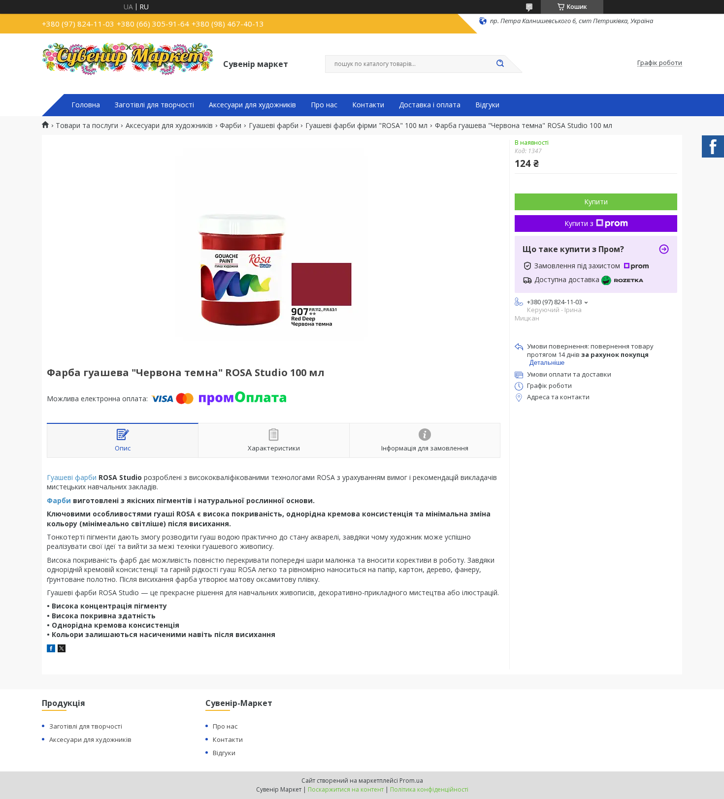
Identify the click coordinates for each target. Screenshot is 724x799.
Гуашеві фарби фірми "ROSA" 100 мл (366, 125)
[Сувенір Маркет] (128, 63)
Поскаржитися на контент (346, 789)
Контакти (368, 104)
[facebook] (51, 649)
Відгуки (487, 104)
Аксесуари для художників (252, 104)
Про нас (324, 104)
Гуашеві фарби (273, 125)
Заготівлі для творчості (154, 104)
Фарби (230, 125)
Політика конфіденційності (429, 789)
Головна (85, 104)
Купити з (578, 223)
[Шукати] (500, 64)
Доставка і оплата (430, 104)
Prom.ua (411, 780)
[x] (62, 649)
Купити (596, 201)
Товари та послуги (87, 125)
